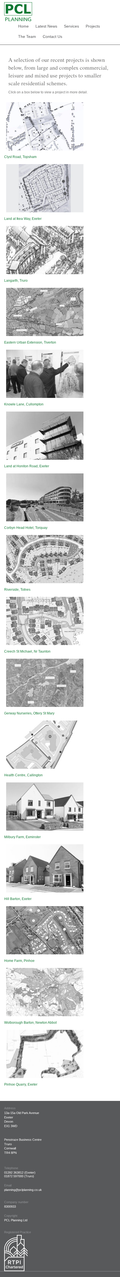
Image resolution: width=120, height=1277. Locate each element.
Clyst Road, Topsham (20, 157)
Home (23, 26)
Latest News (46, 26)
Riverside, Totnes (17, 590)
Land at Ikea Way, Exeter (23, 219)
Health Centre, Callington (23, 775)
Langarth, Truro (16, 281)
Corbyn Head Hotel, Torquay (25, 528)
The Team (27, 36)
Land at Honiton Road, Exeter (26, 466)
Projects (93, 26)
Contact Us (52, 36)
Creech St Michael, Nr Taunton (27, 651)
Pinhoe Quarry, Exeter (20, 1084)
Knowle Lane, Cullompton (24, 404)
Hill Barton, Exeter (18, 899)
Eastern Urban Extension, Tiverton (30, 342)
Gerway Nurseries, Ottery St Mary (29, 713)
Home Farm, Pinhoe (19, 961)
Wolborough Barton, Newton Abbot (30, 1023)
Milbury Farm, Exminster (22, 837)
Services (71, 26)
